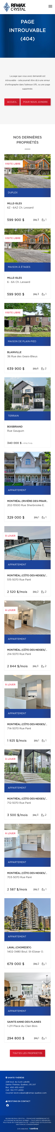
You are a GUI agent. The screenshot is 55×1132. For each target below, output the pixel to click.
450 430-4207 (17, 1087)
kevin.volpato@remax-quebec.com (30, 1093)
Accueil (12, 102)
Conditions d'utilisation (40, 1122)
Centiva (33, 1128)
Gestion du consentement (27, 1124)
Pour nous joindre (35, 102)
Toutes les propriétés (27, 1053)
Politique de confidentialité (15, 1122)
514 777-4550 (17, 1090)
